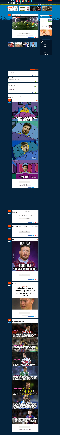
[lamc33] (9, 78)
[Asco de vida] (11, 1)
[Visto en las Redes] (14, 1)
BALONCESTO (42, 4)
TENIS (48, 4)
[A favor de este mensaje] (32, 75)
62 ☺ (22, 33)
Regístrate (45, 0)
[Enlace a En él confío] (33, 44)
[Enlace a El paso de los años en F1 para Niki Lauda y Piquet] (11, 44)
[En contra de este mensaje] (34, 75)
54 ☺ (22, 231)
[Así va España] (16, 1)
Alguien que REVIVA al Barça (16, 15)
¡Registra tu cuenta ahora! (11, 97)
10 (9, 320)
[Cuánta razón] (13, 1)
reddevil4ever (37, 100)
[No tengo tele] (25, 1)
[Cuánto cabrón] (17, 1)
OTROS (51, 4)
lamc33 (12, 77)
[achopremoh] (9, 72)
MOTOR (46, 4)
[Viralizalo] (31, 1)
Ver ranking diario (46, 54)
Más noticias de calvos (15, 283)
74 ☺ (22, 312)
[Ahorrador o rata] (29, 1)
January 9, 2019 (30, 215)
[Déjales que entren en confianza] (46, 36)
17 (26, 231)
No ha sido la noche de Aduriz (17, 239)
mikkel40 (12, 83)
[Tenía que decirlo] (28, 1)
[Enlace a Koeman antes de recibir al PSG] (25, 44)
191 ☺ (22, 182)
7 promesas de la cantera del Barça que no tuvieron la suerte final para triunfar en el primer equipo (21, 321)
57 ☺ (22, 274)
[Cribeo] (20, 1)
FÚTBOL (39, 4)
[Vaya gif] (26, 1)
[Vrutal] (19, 1)
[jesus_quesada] (9, 89)
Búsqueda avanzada (42, 16)
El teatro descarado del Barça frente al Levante (19, 226)
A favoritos (29, 33)
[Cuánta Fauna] (23, 1)
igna (37, 239)
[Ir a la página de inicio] (15, 3)
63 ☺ (22, 218)
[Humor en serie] (22, 1)
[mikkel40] (9, 84)
